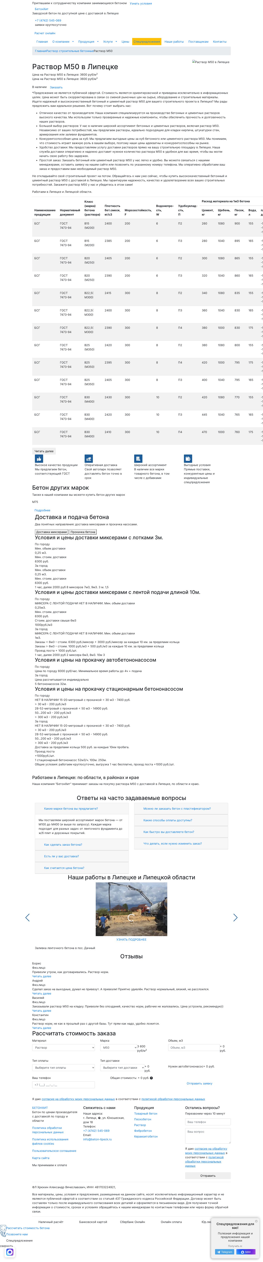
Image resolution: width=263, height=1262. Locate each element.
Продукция (86, 41)
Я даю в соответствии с (118, 1099)
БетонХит (41, 9)
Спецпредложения (147, 41)
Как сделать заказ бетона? (62, 844)
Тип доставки (110, 1060)
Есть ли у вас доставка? (61, 856)
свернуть (6, 1246)
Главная (42, 41)
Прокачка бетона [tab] (83, 532)
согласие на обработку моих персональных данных (78, 1099)
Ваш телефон (41, 1078)
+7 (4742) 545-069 (48, 20)
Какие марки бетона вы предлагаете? (70, 808)
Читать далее (44, 451)
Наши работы (174, 41)
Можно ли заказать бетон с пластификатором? (177, 808)
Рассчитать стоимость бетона (28, 1228)
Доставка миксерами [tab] (51, 532)
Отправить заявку (199, 1083)
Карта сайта (40, 1158)
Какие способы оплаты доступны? (167, 820)
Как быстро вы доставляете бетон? (168, 832)
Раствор (140, 1125)
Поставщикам (198, 41)
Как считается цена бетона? (63, 868)
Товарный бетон (145, 1113)
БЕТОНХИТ (40, 1108)
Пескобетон (142, 1119)
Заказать (56, 87)
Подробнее (42, 510)
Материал (39, 1040)
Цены (125, 41)
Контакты (220, 41)
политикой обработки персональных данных (173, 1099)
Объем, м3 (175, 1040)
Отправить (208, 1175)
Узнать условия (141, 3)
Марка (104, 1040)
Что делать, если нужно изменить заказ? (172, 843)
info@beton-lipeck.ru (97, 1139)
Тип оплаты (40, 1060)
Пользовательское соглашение (54, 1151)
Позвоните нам (17, 1234)
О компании (60, 41)
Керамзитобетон (146, 1136)
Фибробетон (143, 1130)
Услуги (108, 41)
